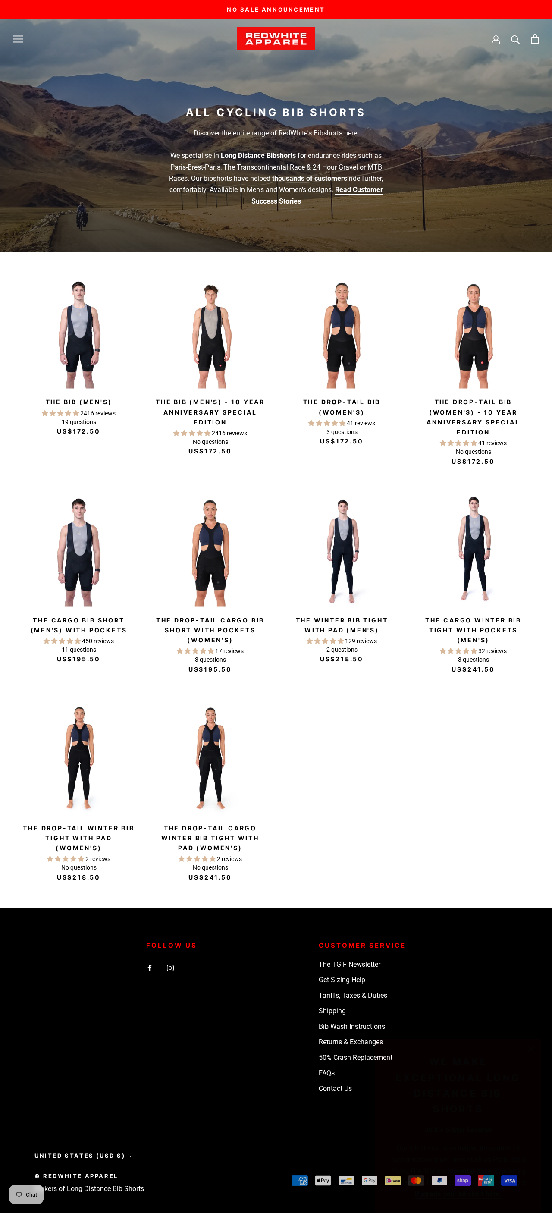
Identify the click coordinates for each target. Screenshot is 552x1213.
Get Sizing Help (342, 980)
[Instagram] (170, 967)
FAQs (327, 1073)
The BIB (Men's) (79, 401)
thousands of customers (309, 178)
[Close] (531, 1039)
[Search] (515, 39)
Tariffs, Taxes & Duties (353, 995)
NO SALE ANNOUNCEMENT (276, 9)
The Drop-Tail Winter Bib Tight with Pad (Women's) (78, 838)
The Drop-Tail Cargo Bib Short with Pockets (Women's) (210, 630)
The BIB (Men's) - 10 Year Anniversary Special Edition (210, 411)
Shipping (332, 1011)
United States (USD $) (79, 1155)
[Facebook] (149, 967)
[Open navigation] (18, 39)
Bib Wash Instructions (352, 1026)
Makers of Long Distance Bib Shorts (89, 1189)
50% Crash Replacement (355, 1057)
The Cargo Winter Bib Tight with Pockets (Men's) (473, 630)
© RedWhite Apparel (76, 1175)
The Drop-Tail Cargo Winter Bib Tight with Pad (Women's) (210, 838)
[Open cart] (535, 39)
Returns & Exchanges (351, 1042)
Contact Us (335, 1088)
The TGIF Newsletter (349, 964)
